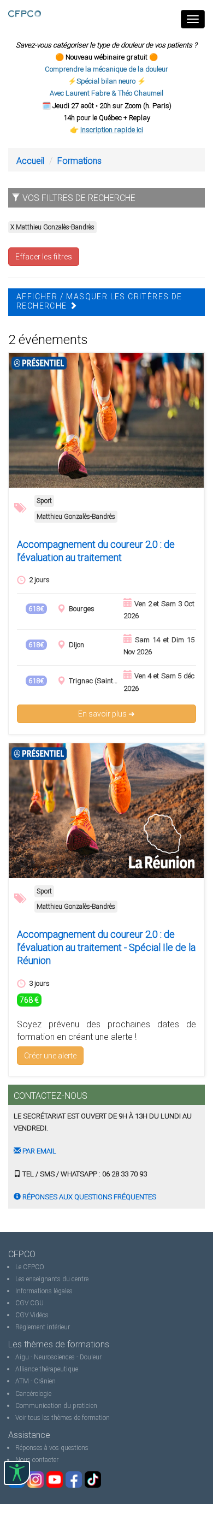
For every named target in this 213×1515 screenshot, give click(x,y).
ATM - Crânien (35, 1381)
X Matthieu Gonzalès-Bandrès (52, 227)
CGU (37, 1303)
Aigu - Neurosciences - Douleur (58, 1357)
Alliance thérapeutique (46, 1369)
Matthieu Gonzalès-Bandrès (76, 516)
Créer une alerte (50, 1055)
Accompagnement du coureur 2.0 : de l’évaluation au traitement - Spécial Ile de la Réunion (106, 947)
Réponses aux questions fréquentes (88, 1197)
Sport (44, 501)
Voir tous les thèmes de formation (62, 1418)
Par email (38, 1151)
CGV (21, 1303)
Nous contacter (36, 1460)
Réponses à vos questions (51, 1448)
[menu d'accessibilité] (17, 1473)
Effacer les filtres (43, 256)
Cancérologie (33, 1394)
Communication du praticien (56, 1406)
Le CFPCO (29, 1267)
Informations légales (44, 1291)
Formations (79, 161)
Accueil (30, 161)
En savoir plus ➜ (106, 713)
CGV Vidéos (32, 1315)
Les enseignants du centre (51, 1279)
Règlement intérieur (42, 1327)
